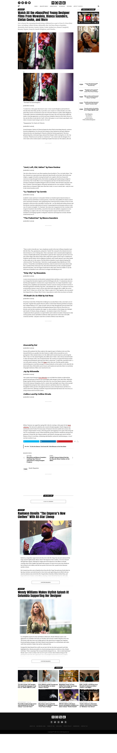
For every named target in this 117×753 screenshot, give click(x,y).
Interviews (62, 6)
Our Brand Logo (40, 726)
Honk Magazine (34, 468)
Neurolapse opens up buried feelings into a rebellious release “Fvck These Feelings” (91, 90)
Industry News (44, 6)
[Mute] (95, 22)
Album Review (53, 6)
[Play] (79, 22)
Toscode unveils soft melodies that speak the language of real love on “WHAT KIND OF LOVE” (91, 109)
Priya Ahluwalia (42, 377)
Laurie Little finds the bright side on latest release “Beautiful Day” (91, 84)
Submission (76, 726)
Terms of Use (50, 726)
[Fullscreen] (97, 22)
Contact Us (84, 726)
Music (36, 6)
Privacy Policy (68, 726)
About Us (32, 726)
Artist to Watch (78, 6)
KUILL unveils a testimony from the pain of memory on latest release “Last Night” (91, 96)
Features (69, 6)
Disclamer (59, 726)
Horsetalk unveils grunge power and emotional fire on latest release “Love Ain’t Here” (91, 103)
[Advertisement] (48, 153)
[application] (88, 18)
